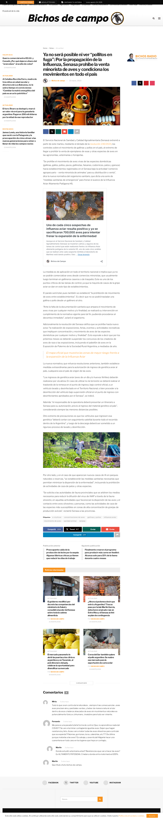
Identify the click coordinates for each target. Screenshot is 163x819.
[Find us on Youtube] (10, 2)
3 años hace (64, 702)
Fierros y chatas (145, 4)
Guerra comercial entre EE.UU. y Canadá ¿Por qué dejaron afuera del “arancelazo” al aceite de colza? (20, 61)
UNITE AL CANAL (26, 2)
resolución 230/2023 (100, 144)
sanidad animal (70, 521)
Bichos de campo (58, 81)
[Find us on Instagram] (13, 2)
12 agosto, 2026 (95, 669)
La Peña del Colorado (118, 4)
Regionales (75, 4)
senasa (82, 521)
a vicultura (56, 517)
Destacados (8, 129)
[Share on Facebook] (46, 131)
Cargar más (81, 683)
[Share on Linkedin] (71, 131)
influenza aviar (110, 517)
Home (45, 48)
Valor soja (133, 4)
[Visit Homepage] (75, 18)
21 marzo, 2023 (75, 81)
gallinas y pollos (94, 517)
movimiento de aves (52, 521)
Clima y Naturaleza (100, 4)
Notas (51, 48)
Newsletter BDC (48, 2)
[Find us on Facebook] (3, 2)
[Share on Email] (64, 131)
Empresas (86, 4)
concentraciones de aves (74, 517)
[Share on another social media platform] (77, 131)
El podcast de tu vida (11, 11)
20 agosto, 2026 (95, 622)
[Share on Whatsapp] (58, 131)
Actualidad (53, 4)
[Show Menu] (159, 18)
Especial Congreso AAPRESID (15, 4)
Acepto (152, 816)
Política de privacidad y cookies (131, 816)
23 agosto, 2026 (10, 67)
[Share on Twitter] (52, 131)
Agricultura (64, 4)
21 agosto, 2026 (54, 622)
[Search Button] (154, 18)
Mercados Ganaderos (38, 4)
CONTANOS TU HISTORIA (72, 2)
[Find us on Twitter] (7, 2)
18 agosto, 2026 (54, 675)
